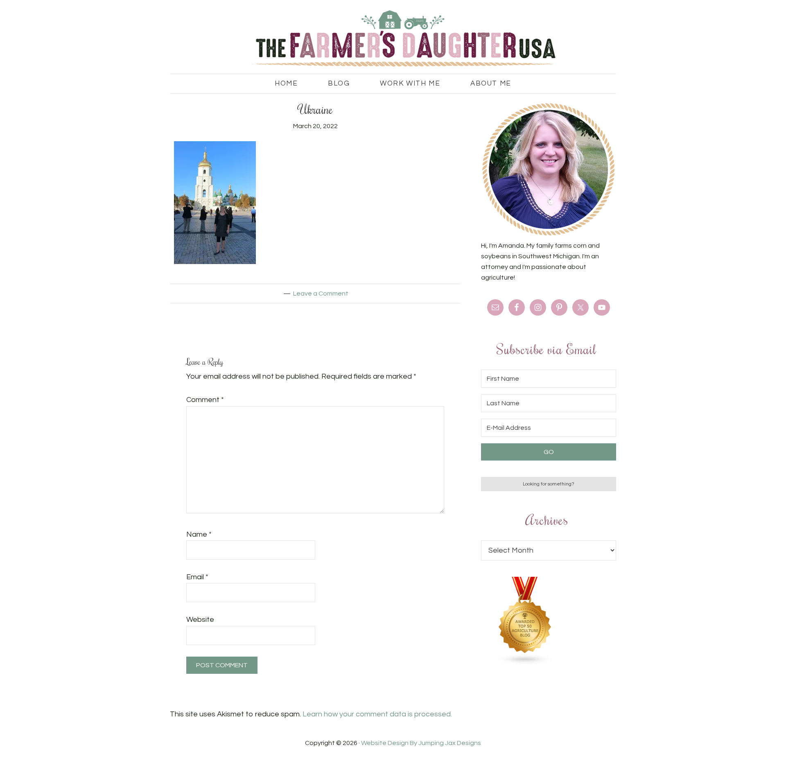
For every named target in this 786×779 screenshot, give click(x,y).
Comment (205, 400)
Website (200, 619)
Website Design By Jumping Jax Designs (421, 743)
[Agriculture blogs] (525, 663)
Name (199, 534)
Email (197, 577)
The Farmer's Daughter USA (393, 39)
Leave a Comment (320, 293)
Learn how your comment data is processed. (377, 714)
